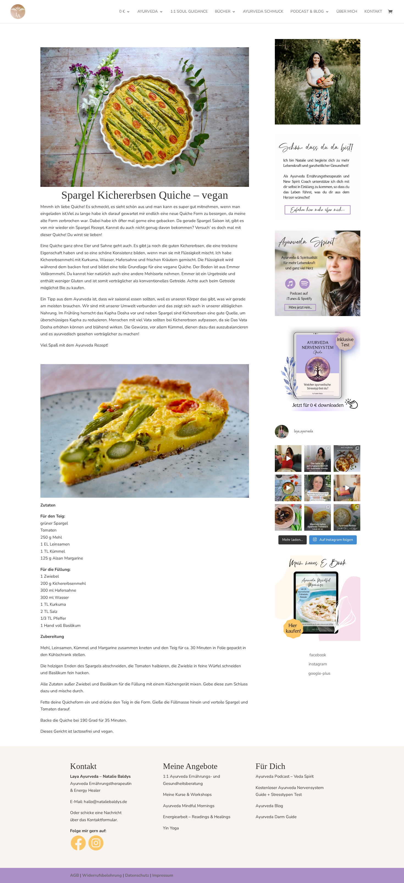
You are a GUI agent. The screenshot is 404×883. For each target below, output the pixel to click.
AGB (74, 875)
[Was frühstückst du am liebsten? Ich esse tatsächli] (347, 517)
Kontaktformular (102, 820)
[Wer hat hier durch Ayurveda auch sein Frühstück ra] (317, 458)
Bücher (222, 12)
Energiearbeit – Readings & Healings (196, 817)
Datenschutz (137, 875)
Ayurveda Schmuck (263, 12)
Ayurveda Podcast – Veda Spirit (285, 776)
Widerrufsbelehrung (102, 875)
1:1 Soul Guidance (189, 12)
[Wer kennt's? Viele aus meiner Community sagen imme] (317, 517)
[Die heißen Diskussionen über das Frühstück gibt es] (347, 458)
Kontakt (373, 12)
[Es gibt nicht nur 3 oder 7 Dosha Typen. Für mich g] (288, 458)
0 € (122, 12)
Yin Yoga (171, 828)
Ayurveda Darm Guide (277, 817)
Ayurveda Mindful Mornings (188, 806)
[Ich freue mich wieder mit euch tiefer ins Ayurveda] (317, 488)
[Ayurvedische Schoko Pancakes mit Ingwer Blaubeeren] (288, 517)
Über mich (346, 12)
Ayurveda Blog (269, 806)
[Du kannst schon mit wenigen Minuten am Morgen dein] (347, 488)
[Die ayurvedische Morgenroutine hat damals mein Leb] (288, 488)
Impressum (162, 875)
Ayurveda (147, 12)
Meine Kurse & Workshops (187, 794)
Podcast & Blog (307, 12)
